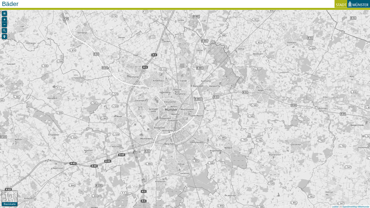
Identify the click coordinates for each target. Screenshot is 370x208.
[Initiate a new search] (4, 30)
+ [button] (4, 19)
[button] (4, 36)
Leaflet (335, 206)
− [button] (4, 25)
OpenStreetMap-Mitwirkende (355, 206)
